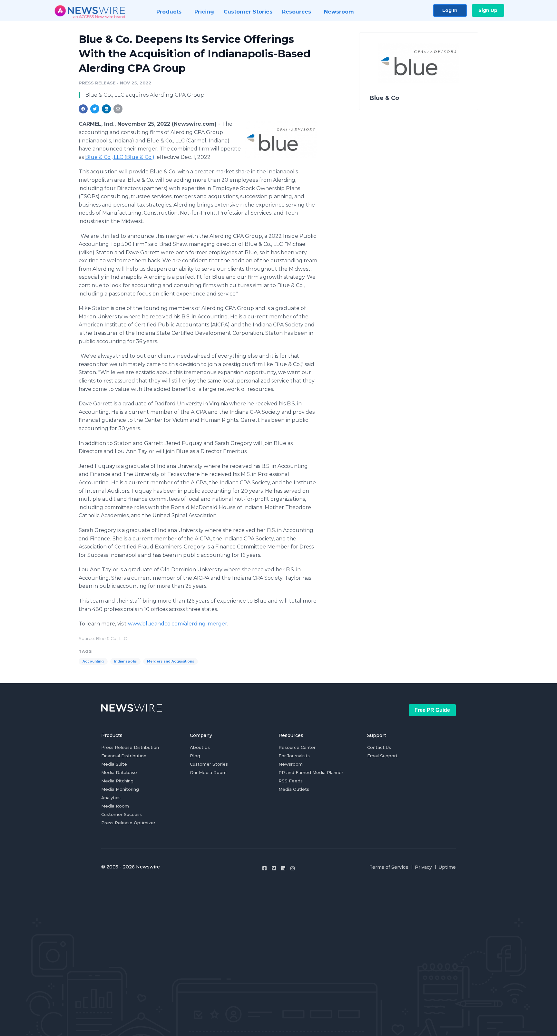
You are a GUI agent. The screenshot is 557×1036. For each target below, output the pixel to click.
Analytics (111, 797)
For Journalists (294, 755)
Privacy (423, 867)
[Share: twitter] (95, 109)
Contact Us (379, 747)
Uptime (447, 867)
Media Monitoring (120, 789)
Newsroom (290, 764)
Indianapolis (125, 661)
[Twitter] (274, 868)
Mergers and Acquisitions (170, 661)
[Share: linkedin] (106, 109)
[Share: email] (118, 109)
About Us (200, 747)
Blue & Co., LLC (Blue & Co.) (119, 157)
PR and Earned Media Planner (310, 772)
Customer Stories (209, 764)
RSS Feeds (290, 780)
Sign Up (487, 10)
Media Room (115, 805)
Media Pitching (117, 780)
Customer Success (121, 814)
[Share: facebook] (83, 109)
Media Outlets (293, 789)
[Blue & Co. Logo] (281, 139)
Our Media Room (208, 772)
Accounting (93, 661)
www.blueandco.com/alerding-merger (177, 624)
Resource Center (297, 747)
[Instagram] (292, 868)
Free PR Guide (432, 710)
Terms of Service (388, 867)
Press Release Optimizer (128, 822)
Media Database (119, 772)
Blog (195, 755)
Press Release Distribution (130, 747)
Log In (449, 10)
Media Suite (114, 764)
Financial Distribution (123, 755)
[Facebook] (264, 868)
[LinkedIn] (283, 868)
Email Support (382, 755)
